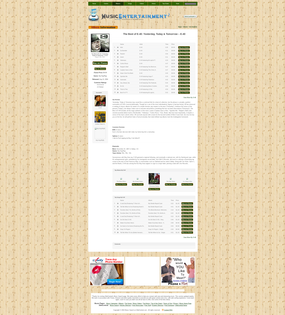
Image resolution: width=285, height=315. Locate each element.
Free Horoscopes (137, 305)
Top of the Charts (156, 303)
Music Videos (137, 303)
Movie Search (114, 305)
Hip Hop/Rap (193, 26)
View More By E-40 (189, 97)
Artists (154, 3)
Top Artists (146, 303)
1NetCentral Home (181, 305)
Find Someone (169, 305)
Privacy (175, 303)
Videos (142, 3)
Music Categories (112, 303)
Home (94, 3)
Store (177, 3)
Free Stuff (148, 305)
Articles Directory (125, 305)
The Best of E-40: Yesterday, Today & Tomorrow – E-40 (99, 54)
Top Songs (128, 303)
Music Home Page (185, 303)
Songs (130, 3)
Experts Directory (157, 305)
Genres (106, 3)
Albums (118, 3)
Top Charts (165, 3)
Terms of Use (167, 303)
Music (180, 26)
